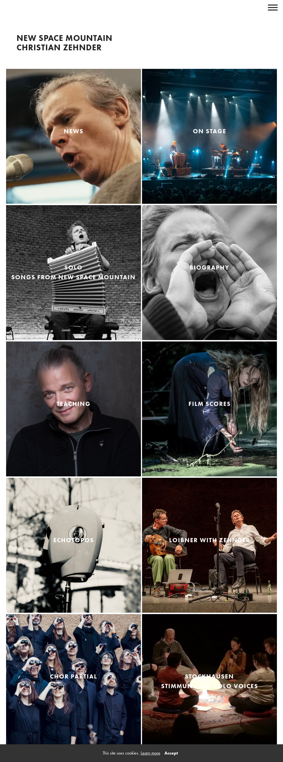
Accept (171, 753)
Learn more (150, 753)
